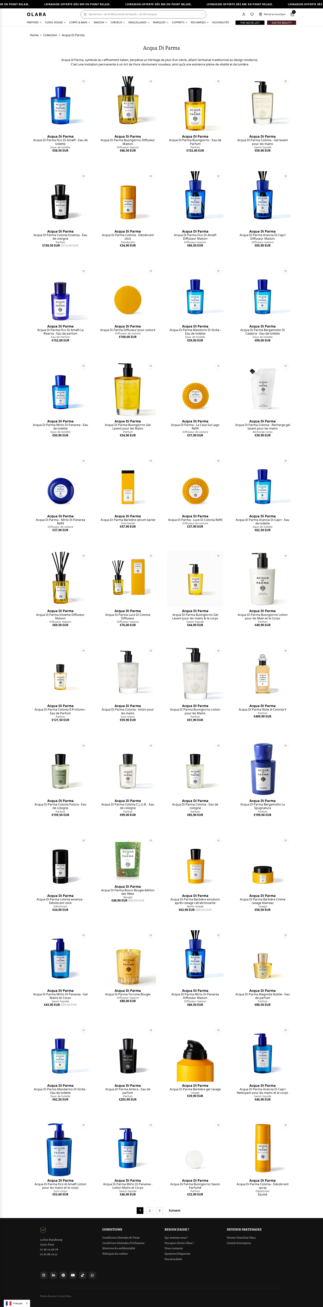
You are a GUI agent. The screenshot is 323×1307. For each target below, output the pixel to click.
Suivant (174, 1210)
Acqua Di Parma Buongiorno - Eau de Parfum (195, 142)
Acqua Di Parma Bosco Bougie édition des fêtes (127, 892)
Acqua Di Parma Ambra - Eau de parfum (127, 1091)
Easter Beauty (282, 22)
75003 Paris (47, 1244)
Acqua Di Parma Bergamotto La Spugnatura (262, 806)
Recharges (198, 22)
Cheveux (116, 22)
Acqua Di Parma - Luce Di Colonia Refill (195, 520)
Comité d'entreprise (239, 1243)
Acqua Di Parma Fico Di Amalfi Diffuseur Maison (195, 237)
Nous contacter (173, 1248)
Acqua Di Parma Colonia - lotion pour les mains (128, 711)
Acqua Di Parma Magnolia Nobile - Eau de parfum (263, 996)
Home (34, 35)
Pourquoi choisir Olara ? (179, 1243)
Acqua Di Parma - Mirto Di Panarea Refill (60, 521)
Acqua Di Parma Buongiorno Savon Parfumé (195, 1186)
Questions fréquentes (177, 1254)
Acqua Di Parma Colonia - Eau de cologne (195, 806)
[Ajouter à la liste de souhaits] (84, 81)
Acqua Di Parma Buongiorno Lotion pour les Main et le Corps (263, 616)
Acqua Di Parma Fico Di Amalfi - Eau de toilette (60, 142)
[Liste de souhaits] (252, 14)
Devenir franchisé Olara (241, 1238)
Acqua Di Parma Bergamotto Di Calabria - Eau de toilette (262, 332)
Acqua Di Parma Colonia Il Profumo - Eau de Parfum (60, 711)
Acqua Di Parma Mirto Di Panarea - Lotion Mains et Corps (127, 1186)
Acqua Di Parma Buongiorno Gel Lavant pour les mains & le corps (195, 616)
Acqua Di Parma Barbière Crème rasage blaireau (262, 901)
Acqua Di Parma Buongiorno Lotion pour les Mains (195, 711)
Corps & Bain (78, 22)
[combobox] (17, 1303)
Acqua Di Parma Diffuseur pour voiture (127, 330)
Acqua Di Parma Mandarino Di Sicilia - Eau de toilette (60, 1091)
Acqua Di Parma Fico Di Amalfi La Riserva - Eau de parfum (60, 332)
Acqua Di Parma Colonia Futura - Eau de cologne (60, 806)
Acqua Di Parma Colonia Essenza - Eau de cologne (60, 237)
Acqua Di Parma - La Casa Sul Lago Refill (195, 426)
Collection (50, 35)
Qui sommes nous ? (176, 1238)
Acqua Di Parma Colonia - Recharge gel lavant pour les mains (262, 426)
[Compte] (243, 14)
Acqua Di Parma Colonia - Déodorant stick (128, 237)
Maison (99, 22)
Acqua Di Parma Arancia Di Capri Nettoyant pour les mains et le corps (262, 1091)
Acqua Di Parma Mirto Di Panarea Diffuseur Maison (195, 996)
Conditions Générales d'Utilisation (123, 1243)
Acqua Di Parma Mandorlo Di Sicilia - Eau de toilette (195, 332)
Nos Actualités (173, 1259)
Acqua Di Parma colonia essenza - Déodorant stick (60, 901)
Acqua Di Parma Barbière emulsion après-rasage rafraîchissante (195, 901)
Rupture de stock (262, 1201)
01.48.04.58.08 (49, 1249)
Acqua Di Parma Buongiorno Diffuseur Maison (128, 142)
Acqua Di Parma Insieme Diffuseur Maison (60, 616)
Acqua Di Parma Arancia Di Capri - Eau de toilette (262, 521)
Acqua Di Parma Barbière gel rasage (195, 1089)
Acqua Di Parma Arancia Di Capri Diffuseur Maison (263, 237)
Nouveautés (220, 22)
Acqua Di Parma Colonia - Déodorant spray (263, 1186)
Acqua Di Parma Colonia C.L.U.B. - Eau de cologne (127, 806)
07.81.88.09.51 (48, 1254)
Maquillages (137, 22)
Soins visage (54, 22)
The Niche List (250, 22)
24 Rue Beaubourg (51, 1240)
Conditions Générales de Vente (121, 1238)
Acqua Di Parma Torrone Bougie (127, 994)
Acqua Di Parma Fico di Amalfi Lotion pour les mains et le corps (60, 1186)
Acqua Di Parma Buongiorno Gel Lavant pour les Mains (128, 426)
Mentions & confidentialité (118, 1248)
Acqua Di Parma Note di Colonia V (262, 709)
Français (17, 1303)
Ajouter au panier (60, 157)
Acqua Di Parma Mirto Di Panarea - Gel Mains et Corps (60, 996)
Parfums (33, 22)
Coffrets (178, 22)
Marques (159, 22)
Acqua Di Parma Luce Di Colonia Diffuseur (127, 616)
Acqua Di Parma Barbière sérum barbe (128, 520)
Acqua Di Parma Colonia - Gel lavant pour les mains (262, 142)
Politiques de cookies (115, 1254)
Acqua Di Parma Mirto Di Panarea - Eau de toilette (60, 426)
